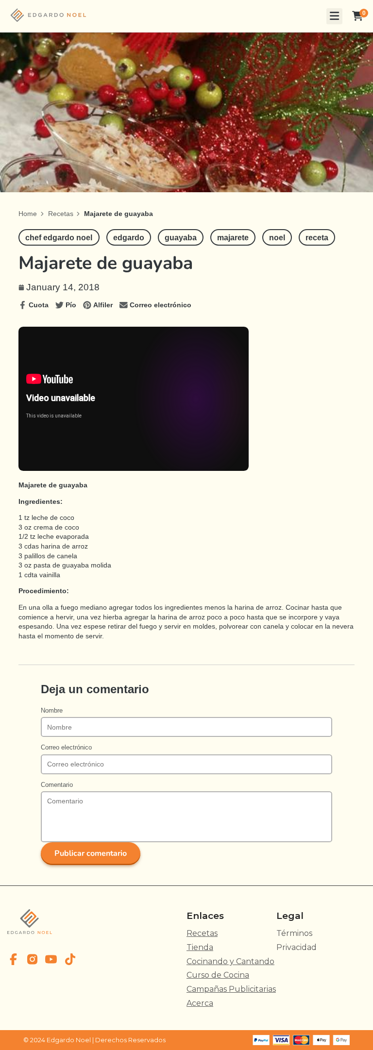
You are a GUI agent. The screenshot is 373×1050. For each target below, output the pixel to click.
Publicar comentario (90, 853)
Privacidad (296, 947)
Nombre (52, 710)
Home (27, 213)
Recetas (60, 213)
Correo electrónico (66, 747)
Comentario (57, 785)
